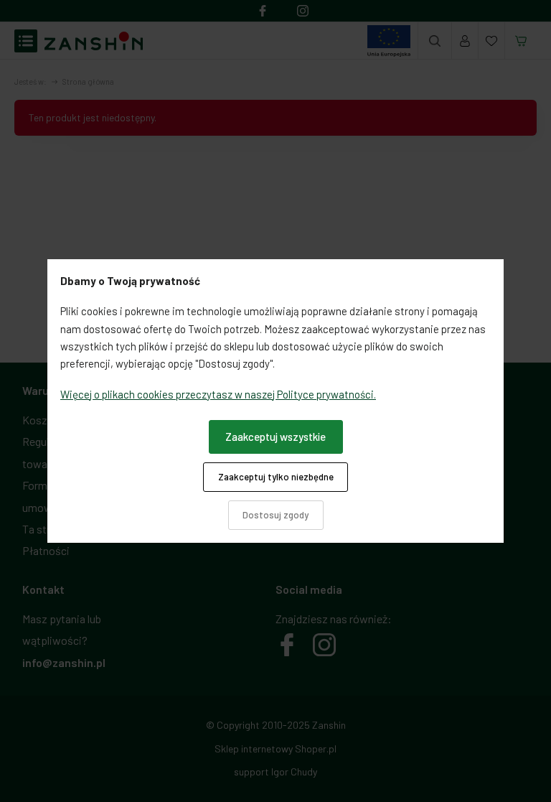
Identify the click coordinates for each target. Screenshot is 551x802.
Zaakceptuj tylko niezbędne (276, 476)
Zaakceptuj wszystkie (275, 436)
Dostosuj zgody (275, 515)
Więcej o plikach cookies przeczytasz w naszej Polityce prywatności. (218, 394)
